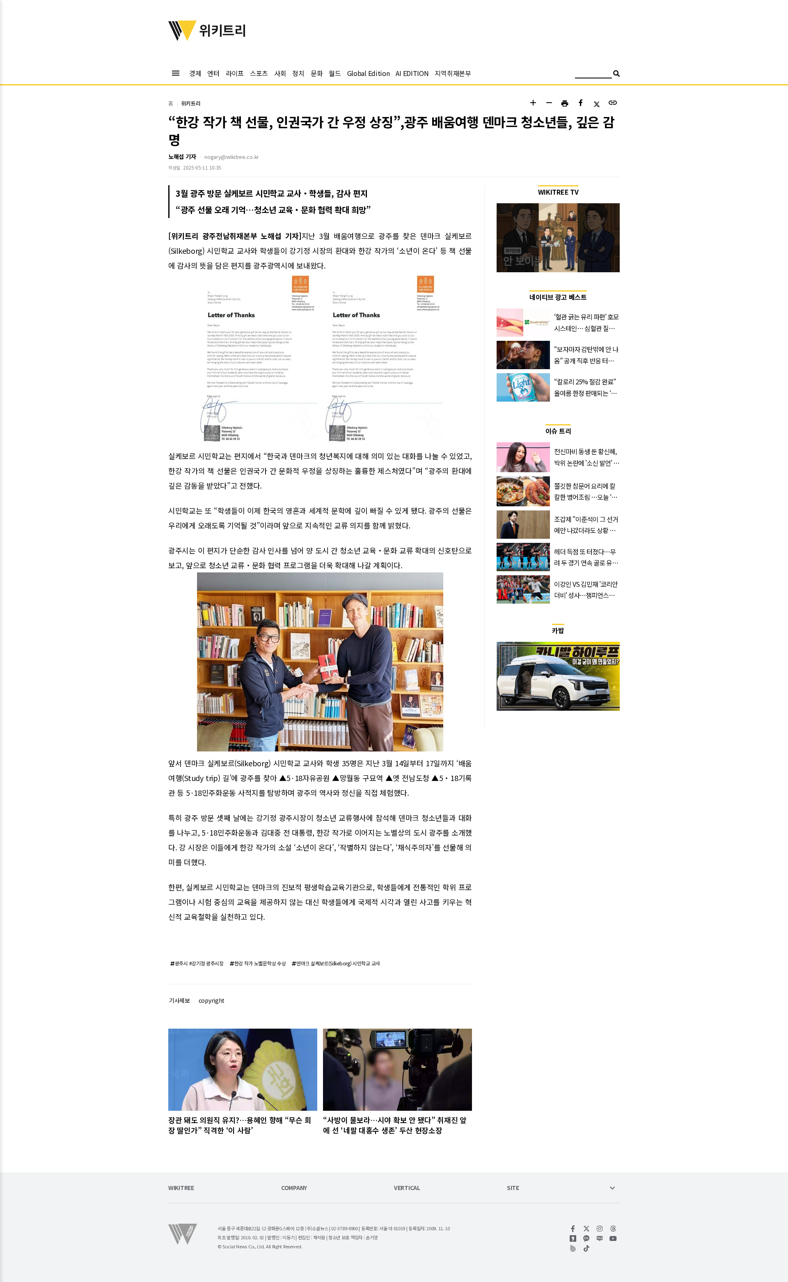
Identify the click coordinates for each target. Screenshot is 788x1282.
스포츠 (259, 73)
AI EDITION (412, 73)
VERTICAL (407, 1188)
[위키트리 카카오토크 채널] (586, 1238)
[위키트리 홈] (182, 38)
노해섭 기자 (182, 156)
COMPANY (294, 1188)
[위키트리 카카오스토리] (573, 1238)
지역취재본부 (453, 73)
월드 (335, 73)
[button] (533, 104)
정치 (298, 73)
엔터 (213, 73)
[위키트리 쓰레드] (613, 1229)
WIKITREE (181, 1188)
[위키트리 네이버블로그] (600, 1238)
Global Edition (368, 73)
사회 (280, 73)
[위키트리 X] (586, 1229)
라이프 (235, 73)
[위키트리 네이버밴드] (573, 1248)
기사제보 (179, 1000)
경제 (195, 73)
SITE (513, 1188)
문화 (317, 73)
